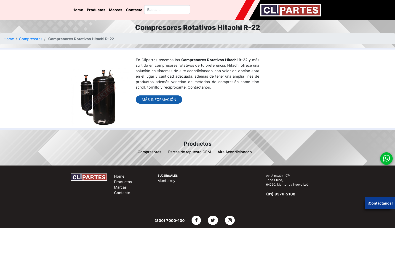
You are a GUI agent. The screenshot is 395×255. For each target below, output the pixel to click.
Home (77, 10)
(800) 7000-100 (170, 220)
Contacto (134, 10)
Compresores (30, 39)
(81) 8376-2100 (280, 194)
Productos (96, 10)
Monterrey (166, 180)
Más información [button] (159, 99)
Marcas (115, 10)
